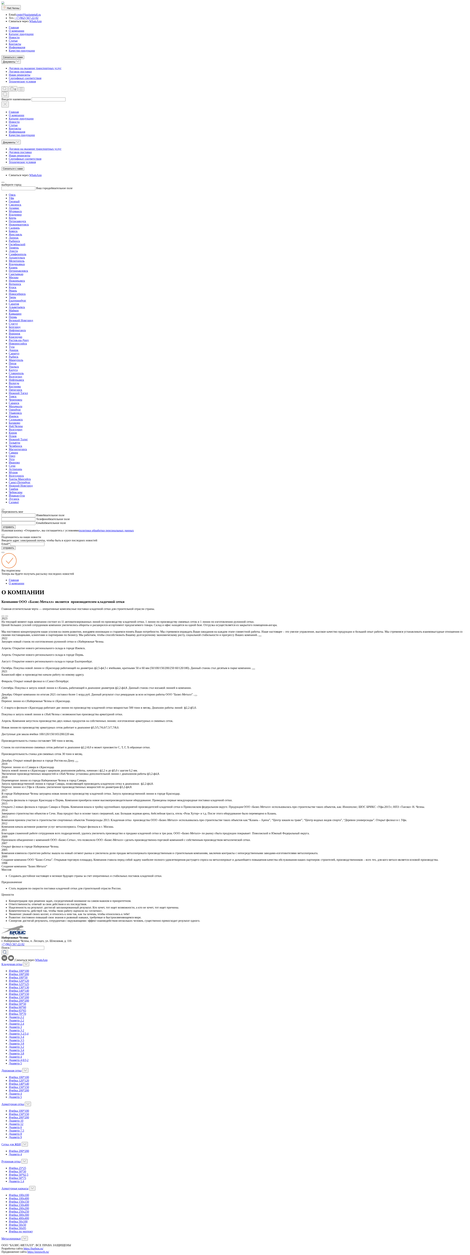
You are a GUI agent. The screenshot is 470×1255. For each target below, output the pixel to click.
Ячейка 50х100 (18, 1221)
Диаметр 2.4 (16, 1023)
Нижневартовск (19, 224)
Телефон (41, 519)
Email (39, 522)
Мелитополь (16, 260)
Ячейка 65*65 (17, 1010)
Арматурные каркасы (14, 1188)
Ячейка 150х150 (19, 1201)
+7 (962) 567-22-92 (26, 17)
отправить (8, 527)
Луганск (14, 498)
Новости (14, 37)
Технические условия (22, 81)
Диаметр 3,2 (16, 1030)
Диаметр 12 (16, 1124)
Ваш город (43, 188)
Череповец (15, 399)
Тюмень (14, 247)
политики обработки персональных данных (106, 530)
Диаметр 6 (15, 1127)
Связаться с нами (13, 57)
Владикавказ (17, 264)
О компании (16, 30)
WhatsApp (35, 21)
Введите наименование (16, 99)
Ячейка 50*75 (17, 1178)
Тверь (12, 297)
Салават (14, 502)
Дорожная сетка (11, 1070)
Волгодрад (15, 429)
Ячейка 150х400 (19, 1205)
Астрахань (15, 469)
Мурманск (15, 211)
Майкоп (14, 310)
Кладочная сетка (11, 964)
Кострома (15, 386)
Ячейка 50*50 (17, 1003)
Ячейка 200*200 (19, 1000)
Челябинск (15, 446)
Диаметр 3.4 (16, 1050)
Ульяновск (15, 412)
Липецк (14, 237)
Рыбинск (14, 241)
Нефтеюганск (17, 330)
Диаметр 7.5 (16, 1130)
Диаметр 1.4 (16, 1181)
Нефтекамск (16, 379)
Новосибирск (17, 293)
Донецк (13, 350)
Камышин (15, 313)
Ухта (12, 459)
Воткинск (15, 284)
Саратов (14, 303)
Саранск (14, 403)
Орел (12, 455)
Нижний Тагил (18, 393)
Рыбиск (13, 356)
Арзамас (14, 208)
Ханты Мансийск (20, 479)
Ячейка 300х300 (19, 1214)
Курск (12, 287)
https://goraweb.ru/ (38, 1251)
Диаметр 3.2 (16, 1046)
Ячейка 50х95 (17, 1228)
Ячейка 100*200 (19, 974)
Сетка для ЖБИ (11, 1144)
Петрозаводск (17, 221)
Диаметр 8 (15, 1133)
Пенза (12, 363)
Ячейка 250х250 (19, 1211)
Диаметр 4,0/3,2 (18, 1060)
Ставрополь (16, 373)
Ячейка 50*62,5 (18, 1174)
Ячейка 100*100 (19, 970)
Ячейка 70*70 (17, 1013)
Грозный (14, 201)
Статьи (13, 40)
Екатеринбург (17, 300)
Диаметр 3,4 (16, 1036)
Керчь (12, 217)
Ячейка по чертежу (21, 1231)
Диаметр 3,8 (16, 1043)
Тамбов (13, 489)
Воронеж (14, 333)
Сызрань (14, 227)
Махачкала (15, 406)
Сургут (13, 323)
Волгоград (15, 376)
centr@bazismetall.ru (28, 14)
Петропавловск (18, 270)
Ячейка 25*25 (17, 1168)
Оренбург (15, 409)
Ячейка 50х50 (17, 1224)
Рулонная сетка (11, 1161)
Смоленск (15, 204)
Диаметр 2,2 (16, 1017)
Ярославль (15, 234)
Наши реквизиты (19, 74)
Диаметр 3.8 (16, 1053)
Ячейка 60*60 (17, 1007)
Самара (13, 452)
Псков (13, 436)
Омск (12, 194)
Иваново (14, 462)
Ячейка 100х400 (19, 1198)
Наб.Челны (16, 426)
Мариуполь (16, 360)
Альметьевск (17, 307)
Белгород (14, 327)
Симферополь (17, 254)
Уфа (11, 198)
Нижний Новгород (21, 485)
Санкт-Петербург (19, 482)
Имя (38, 515)
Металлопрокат (11, 1238)
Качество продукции (22, 50)
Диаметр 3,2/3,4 (18, 1033)
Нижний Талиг (18, 439)
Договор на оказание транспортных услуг (35, 68)
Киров (13, 432)
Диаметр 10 (16, 1120)
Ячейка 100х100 (19, 1195)
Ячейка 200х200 (19, 1208)
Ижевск (14, 416)
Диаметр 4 (15, 1056)
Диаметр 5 (15, 1063)
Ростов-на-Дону (19, 340)
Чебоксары (15, 492)
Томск (13, 396)
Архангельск (17, 257)
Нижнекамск (17, 280)
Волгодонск (16, 475)
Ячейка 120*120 (19, 980)
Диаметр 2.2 (16, 1020)
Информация (17, 47)
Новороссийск (18, 343)
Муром (13, 472)
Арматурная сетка (12, 1104)
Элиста (13, 251)
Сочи (12, 465)
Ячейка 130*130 (19, 987)
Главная (14, 27)
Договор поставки (20, 71)
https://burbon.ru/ (33, 1248)
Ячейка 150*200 (19, 997)
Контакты (15, 44)
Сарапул (14, 353)
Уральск (14, 366)
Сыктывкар (16, 274)
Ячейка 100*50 (18, 977)
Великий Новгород (21, 320)
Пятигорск (15, 389)
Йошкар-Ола (17, 495)
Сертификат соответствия (25, 78)
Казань (13, 267)
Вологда (14, 383)
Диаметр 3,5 (16, 1040)
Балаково (14, 422)
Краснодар (15, 336)
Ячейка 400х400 (19, 1218)
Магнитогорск (18, 449)
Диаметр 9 (15, 1137)
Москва (13, 277)
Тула (12, 346)
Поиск (5, 947)
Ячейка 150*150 (19, 994)
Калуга (13, 370)
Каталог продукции (21, 34)
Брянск (13, 231)
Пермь (13, 317)
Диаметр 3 (15, 1027)
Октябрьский (17, 244)
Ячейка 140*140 (19, 990)
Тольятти (14, 442)
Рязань (13, 290)
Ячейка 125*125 (19, 984)
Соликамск (16, 419)
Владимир (15, 214)
